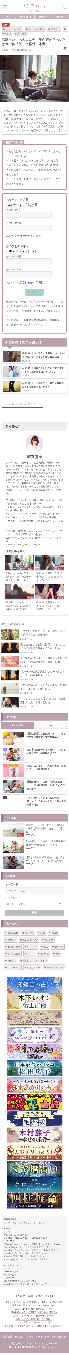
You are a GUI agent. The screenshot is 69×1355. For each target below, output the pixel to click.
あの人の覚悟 (14, 953)
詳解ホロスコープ (40, 1322)
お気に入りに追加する (22, 403)
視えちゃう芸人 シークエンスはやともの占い (33, 1305)
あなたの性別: (15, 236)
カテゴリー (11, 898)
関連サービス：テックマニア (26, 1343)
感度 (46, 946)
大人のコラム (18, 725)
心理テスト (60, 16)
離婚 (58, 953)
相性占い (12, 960)
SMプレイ (32, 946)
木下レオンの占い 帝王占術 (18, 1301)
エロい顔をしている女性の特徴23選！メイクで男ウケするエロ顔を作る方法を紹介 (46, 801)
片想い (5, 24)
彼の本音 (45, 953)
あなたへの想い (14, 29)
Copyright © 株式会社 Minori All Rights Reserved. (34, 1347)
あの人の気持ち (36, 29)
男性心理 (43, 16)
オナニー (12, 939)
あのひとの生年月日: (19, 246)
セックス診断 (14, 946)
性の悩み (27, 960)
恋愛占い (55, 29)
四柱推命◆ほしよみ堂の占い (50, 1325)
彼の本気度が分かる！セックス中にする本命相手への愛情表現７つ (46, 751)
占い (8, 16)
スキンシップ (14, 967)
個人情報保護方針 (39, 320)
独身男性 (29, 932)
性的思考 (49, 939)
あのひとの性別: (16, 282)
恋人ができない (30, 939)
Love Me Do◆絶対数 (24, 1308)
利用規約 (19, 1336)
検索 (34, 912)
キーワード (11, 884)
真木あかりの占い (44, 1308)
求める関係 (13, 932)
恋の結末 (22, 33)
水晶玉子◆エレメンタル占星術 (47, 1301)
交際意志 (59, 946)
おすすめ (42, 960)
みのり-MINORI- (50, 1343)
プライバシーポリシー (38, 1336)
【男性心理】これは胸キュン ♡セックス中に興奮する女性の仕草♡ (46, 735)
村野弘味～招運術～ (47, 1312)
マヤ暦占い (24, 1322)
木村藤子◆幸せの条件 (44, 1315)
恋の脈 (55, 932)
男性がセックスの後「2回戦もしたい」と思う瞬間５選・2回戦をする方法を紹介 (46, 785)
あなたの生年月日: (17, 199)
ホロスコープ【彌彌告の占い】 (19, 1325)
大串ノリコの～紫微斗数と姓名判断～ (34, 1318)
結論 (43, 932)
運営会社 (7, 1336)
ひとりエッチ (26, 16)
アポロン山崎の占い (22, 1315)
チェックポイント (55, 967)
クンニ (30, 953)
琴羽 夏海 (34, 456)
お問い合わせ (59, 1336)
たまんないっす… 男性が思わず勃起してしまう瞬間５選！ (46, 767)
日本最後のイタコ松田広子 (23, 1312)
